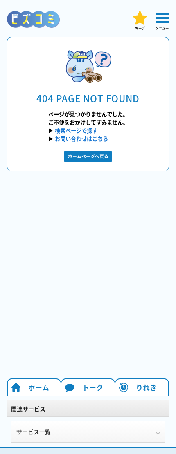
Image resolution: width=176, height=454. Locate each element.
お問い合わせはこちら (81, 138)
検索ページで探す (76, 130)
